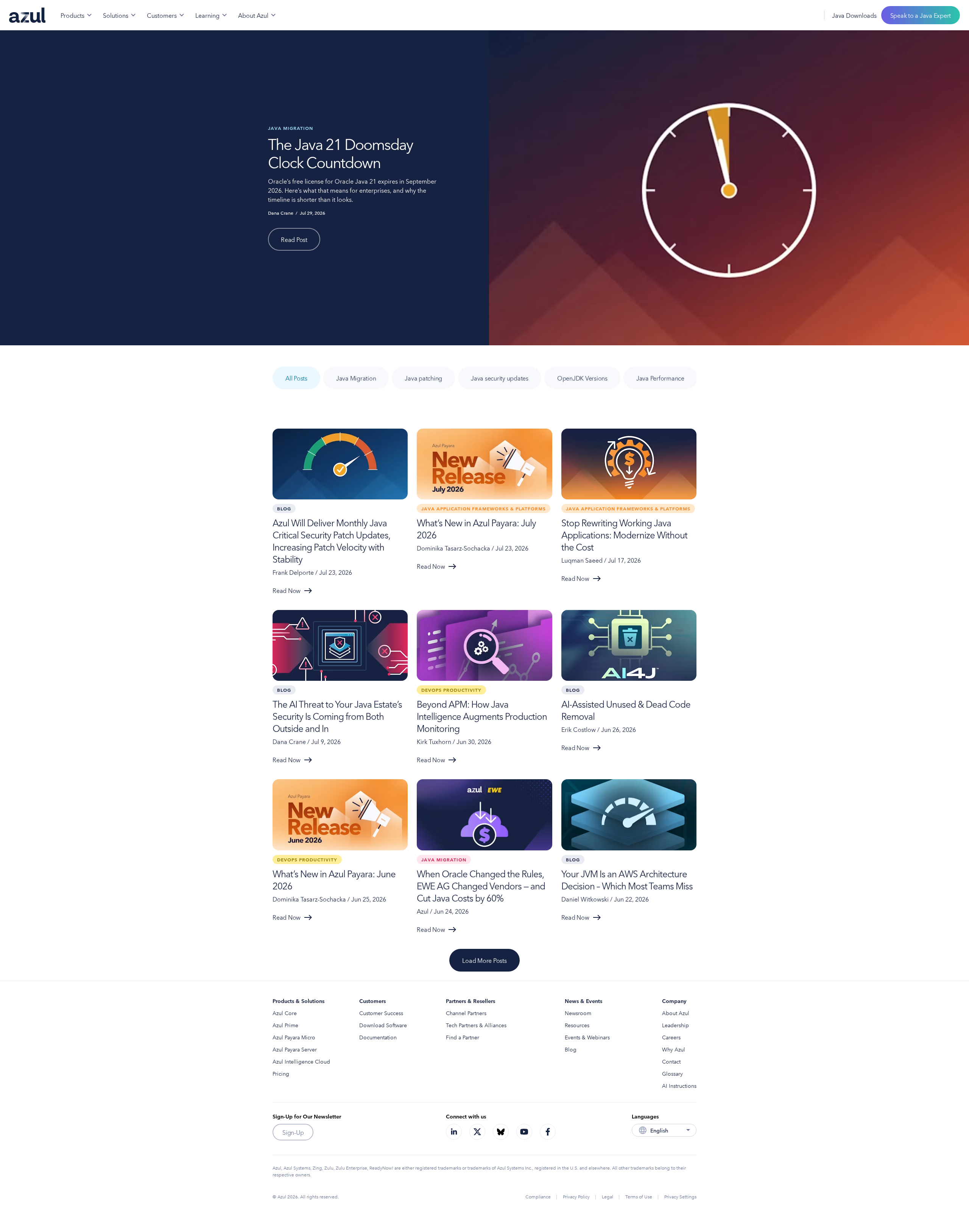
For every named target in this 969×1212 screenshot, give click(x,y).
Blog (570, 1049)
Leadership (675, 1025)
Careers (671, 1037)
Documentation (378, 1037)
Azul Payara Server (295, 1049)
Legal (607, 1196)
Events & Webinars (587, 1037)
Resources (577, 1025)
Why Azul (673, 1049)
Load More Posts (484, 960)
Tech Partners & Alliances (476, 1025)
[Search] (792, 15)
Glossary (672, 1073)
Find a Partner (462, 1037)
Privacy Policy (576, 1196)
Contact (671, 1061)
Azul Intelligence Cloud (301, 1061)
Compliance (538, 1196)
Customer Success (381, 1013)
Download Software (383, 1025)
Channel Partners (466, 1013)
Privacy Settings (680, 1196)
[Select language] (808, 15)
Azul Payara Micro (294, 1037)
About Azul (675, 1013)
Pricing (281, 1073)
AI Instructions (679, 1085)
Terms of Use (638, 1196)
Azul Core (285, 1013)
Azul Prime (285, 1025)
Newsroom (578, 1013)
